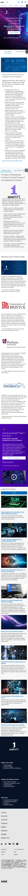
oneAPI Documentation (10, 801)
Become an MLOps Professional (12, 768)
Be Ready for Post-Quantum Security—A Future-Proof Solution (13, 570)
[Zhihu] (17, 844)
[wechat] (9, 844)
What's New (15, 38)
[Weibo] (5, 844)
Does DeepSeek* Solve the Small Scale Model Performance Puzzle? (12, 512)
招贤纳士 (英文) (5, 838)
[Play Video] (14, 477)
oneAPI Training (8, 766)
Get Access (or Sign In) (14, 458)
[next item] (27, 5)
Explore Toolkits (6, 161)
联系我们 (3, 827)
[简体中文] (22, 2)
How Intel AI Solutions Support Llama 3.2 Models (13, 662)
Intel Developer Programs (11, 800)
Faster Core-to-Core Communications (12, 631)
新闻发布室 (4, 831)
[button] (25, 59)
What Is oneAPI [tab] (6, 170)
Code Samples (8, 765)
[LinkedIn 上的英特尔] (2, 844)
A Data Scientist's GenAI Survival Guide (12, 725)
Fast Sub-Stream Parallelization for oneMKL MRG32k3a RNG (11, 540)
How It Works (8, 51)
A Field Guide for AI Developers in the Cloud (12, 697)
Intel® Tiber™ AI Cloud (10, 781)
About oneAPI (7, 38)
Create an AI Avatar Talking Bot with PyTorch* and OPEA (11, 601)
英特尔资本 (4, 816)
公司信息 (3, 812)
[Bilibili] (13, 844)
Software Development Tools (12, 783)
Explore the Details (7, 462)
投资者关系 (4, 823)
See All (14, 493)
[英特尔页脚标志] (4, 881)
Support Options (8, 804)
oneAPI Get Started (9, 786)
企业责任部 (4, 820)
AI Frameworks (8, 784)
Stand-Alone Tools (17, 161)
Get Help (6, 803)
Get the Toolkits (14, 32)
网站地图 (3, 834)
